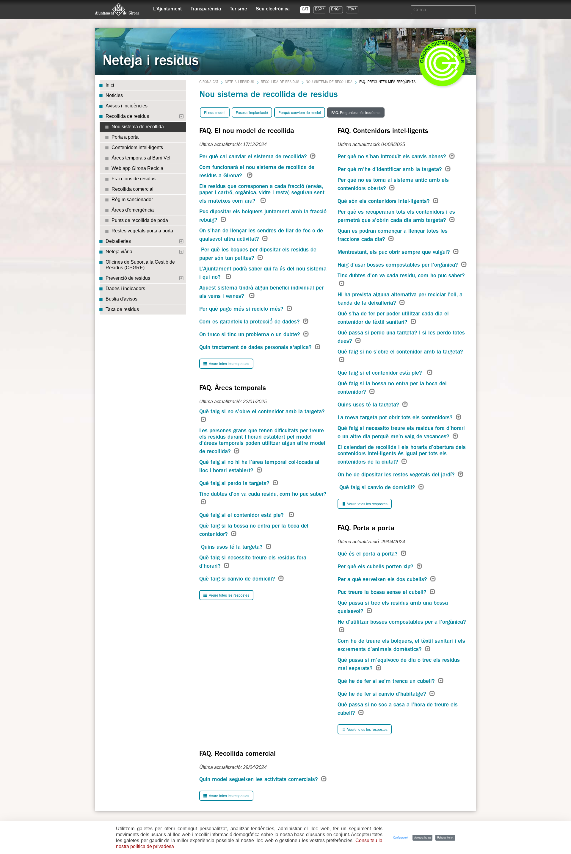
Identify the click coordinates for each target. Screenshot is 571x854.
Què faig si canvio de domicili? (238, 579)
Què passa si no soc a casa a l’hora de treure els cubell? (398, 710)
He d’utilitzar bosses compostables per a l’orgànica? (402, 622)
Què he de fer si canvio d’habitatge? (383, 694)
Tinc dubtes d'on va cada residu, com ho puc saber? (263, 495)
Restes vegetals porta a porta (142, 230)
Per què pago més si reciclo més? (242, 309)
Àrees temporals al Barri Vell (142, 157)
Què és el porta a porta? (368, 554)
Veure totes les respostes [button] (228, 363)
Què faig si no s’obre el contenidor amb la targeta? (262, 412)
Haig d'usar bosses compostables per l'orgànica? (399, 265)
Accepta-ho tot (422, 837)
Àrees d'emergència (133, 209)
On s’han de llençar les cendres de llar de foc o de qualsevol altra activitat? (261, 236)
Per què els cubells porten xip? (376, 567)
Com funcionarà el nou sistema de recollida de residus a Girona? (256, 172)
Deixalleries (118, 241)
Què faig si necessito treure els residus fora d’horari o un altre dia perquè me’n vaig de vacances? (401, 433)
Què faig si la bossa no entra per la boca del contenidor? (253, 531)
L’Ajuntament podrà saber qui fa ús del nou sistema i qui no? (263, 274)
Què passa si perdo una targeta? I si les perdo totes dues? (401, 338)
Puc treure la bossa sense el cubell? (383, 593)
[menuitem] (167, 8)
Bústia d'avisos (121, 298)
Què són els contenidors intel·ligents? (385, 202)
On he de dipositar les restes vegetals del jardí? (397, 475)
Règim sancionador (132, 199)
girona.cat (208, 82)
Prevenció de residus (128, 278)
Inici (110, 84)
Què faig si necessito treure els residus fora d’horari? (252, 563)
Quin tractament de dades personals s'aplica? (256, 348)
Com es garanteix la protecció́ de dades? (250, 322)
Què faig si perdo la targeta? (235, 484)
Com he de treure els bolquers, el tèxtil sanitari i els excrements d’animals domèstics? (401, 646)
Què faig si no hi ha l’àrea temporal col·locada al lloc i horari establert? (259, 467)
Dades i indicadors (125, 288)
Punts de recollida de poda (140, 220)
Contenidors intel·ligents (137, 147)
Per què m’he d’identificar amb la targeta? (391, 170)
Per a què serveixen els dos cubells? (383, 580)
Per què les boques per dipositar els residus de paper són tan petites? (257, 255)
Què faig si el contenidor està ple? (243, 516)
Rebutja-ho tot (445, 837)
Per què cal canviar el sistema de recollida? (254, 157)
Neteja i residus (239, 82)
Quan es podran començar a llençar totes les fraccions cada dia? (393, 236)
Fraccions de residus (134, 178)
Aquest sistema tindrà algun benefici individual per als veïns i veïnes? (261, 293)
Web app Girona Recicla (137, 168)
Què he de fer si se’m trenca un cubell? (387, 682)
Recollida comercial (132, 189)
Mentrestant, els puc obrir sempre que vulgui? (395, 253)
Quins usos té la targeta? (231, 547)
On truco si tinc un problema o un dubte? (250, 335)
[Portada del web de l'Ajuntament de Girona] (117, 9)
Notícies (114, 95)
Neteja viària (119, 251)
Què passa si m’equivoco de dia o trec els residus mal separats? (399, 665)
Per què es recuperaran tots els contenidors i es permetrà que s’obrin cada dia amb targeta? (396, 217)
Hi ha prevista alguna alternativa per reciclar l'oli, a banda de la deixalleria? (400, 299)
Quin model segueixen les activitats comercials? (259, 780)
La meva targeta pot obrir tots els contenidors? (396, 418)
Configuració (400, 837)
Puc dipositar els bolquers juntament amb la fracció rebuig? (263, 216)
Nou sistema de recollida (138, 126)
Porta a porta (125, 137)
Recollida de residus (127, 116)
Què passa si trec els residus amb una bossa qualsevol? (393, 608)
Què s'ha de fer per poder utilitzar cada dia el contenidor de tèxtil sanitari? (393, 319)
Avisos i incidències (127, 105)
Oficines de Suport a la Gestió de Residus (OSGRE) (140, 264)
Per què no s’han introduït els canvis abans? (393, 157)
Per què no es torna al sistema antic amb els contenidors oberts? (393, 185)
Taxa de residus (122, 309)
